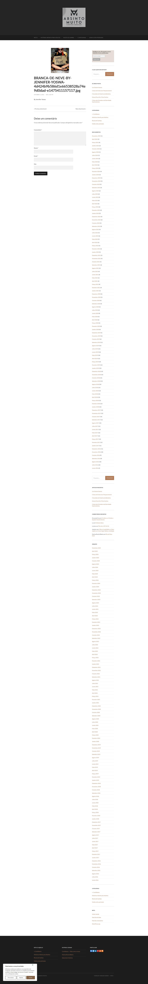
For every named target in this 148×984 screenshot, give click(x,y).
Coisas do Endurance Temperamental (102, 90)
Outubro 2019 (96, 339)
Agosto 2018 (95, 384)
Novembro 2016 (96, 452)
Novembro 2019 (96, 336)
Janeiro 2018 (95, 407)
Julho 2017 (95, 426)
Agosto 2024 (95, 152)
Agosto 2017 (95, 423)
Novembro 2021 (96, 258)
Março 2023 (95, 207)
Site (35, 164)
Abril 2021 (95, 281)
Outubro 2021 (96, 261)
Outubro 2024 (96, 149)
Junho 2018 (95, 390)
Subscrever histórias (67, 958)
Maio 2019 (95, 355)
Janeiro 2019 (95, 368)
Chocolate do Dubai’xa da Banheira (101, 94)
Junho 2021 (95, 274)
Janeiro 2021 (95, 290)
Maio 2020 (95, 316)
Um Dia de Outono (97, 87)
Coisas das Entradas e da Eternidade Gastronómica (101, 101)
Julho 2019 (95, 349)
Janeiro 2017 (95, 445)
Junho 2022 (95, 236)
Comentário (38, 130)
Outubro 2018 (96, 378)
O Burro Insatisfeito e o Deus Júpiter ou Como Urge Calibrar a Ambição (103, 530)
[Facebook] (91, 951)
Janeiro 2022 (95, 252)
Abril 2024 (95, 165)
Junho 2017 (95, 429)
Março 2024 (95, 168)
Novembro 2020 (96, 297)
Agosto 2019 (95, 345)
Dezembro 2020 (96, 294)
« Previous (40, 109)
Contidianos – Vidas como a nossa (71, 951)
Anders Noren (104, 975)
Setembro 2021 (96, 265)
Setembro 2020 (96, 303)
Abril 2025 (95, 139)
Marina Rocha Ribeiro (67, 954)
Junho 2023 (95, 197)
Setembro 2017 (96, 419)
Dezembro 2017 (96, 410)
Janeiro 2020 (95, 329)
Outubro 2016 (96, 455)
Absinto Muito (42, 975)
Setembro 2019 (96, 342)
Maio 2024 (95, 162)
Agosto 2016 (95, 461)
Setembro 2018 (96, 381)
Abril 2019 (95, 358)
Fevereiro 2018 (96, 403)
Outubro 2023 (96, 184)
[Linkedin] (96, 951)
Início (36, 37)
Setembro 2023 (96, 187)
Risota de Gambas (68, 37)
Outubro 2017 (96, 416)
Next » (81, 109)
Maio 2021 (95, 278)
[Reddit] (100, 951)
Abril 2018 (95, 397)
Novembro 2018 (96, 374)
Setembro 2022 (96, 226)
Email (36, 156)
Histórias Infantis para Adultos (50, 37)
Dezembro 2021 (96, 255)
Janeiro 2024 (95, 174)
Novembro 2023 (96, 181)
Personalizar (11, 977)
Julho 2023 (95, 194)
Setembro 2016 (96, 458)
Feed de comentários (97, 920)
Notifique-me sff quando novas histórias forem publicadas (102, 52)
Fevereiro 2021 (96, 287)
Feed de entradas (96, 917)
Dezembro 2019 (96, 332)
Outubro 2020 (96, 300)
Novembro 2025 (96, 136)
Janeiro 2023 (95, 213)
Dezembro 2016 (96, 449)
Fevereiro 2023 (96, 210)
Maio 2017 (95, 432)
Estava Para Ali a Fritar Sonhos (100, 97)
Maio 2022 (95, 239)
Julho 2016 (95, 465)
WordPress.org (96, 924)
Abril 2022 (95, 242)
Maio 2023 (95, 200)
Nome (36, 148)
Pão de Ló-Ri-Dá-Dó (103, 526)
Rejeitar (21, 977)
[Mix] (102, 951)
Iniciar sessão (95, 914)
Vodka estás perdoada (96, 37)
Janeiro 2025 (95, 145)
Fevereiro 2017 (96, 442)
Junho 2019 (95, 352)
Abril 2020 (95, 320)
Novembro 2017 (96, 413)
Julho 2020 (95, 310)
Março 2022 (95, 245)
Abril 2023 (95, 203)
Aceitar (30, 977)
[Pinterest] (98, 951)
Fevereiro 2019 (96, 365)
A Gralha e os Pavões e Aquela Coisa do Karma (102, 518)
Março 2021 (95, 284)
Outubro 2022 (96, 223)
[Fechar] (34, 964)
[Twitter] (93, 951)
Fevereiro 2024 (96, 171)
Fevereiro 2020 (96, 326)
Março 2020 (95, 323)
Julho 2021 (95, 271)
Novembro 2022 (96, 220)
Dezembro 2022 (96, 216)
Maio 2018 (95, 394)
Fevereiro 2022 (96, 249)
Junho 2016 (95, 468)
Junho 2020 (95, 313)
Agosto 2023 (95, 191)
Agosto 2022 (95, 229)
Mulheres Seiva (99, 523)
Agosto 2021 (95, 268)
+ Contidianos (81, 37)
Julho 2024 (95, 155)
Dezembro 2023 (96, 178)
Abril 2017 (95, 436)
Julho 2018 (95, 387)
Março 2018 (95, 400)
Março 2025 (95, 142)
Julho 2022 (95, 232)
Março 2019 (95, 361)
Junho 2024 (95, 158)
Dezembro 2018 (96, 371)
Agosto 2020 (95, 307)
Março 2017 (95, 439)
